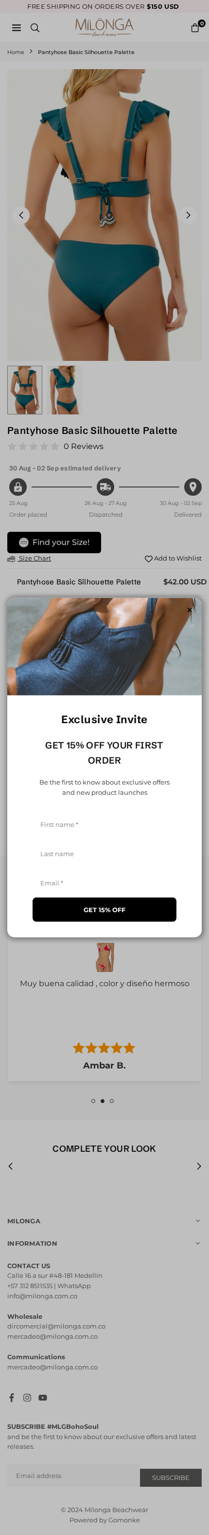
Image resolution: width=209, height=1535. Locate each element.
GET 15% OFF (104, 909)
